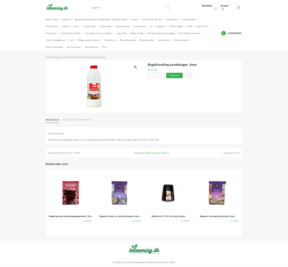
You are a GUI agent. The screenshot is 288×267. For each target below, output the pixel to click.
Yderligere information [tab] (76, 120)
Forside (49, 57)
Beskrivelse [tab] (52, 120)
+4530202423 (234, 33)
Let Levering (127, 262)
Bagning (57, 57)
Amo (238, 153)
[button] (135, 67)
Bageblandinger (70, 57)
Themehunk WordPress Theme (160, 262)
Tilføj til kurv (174, 75)
